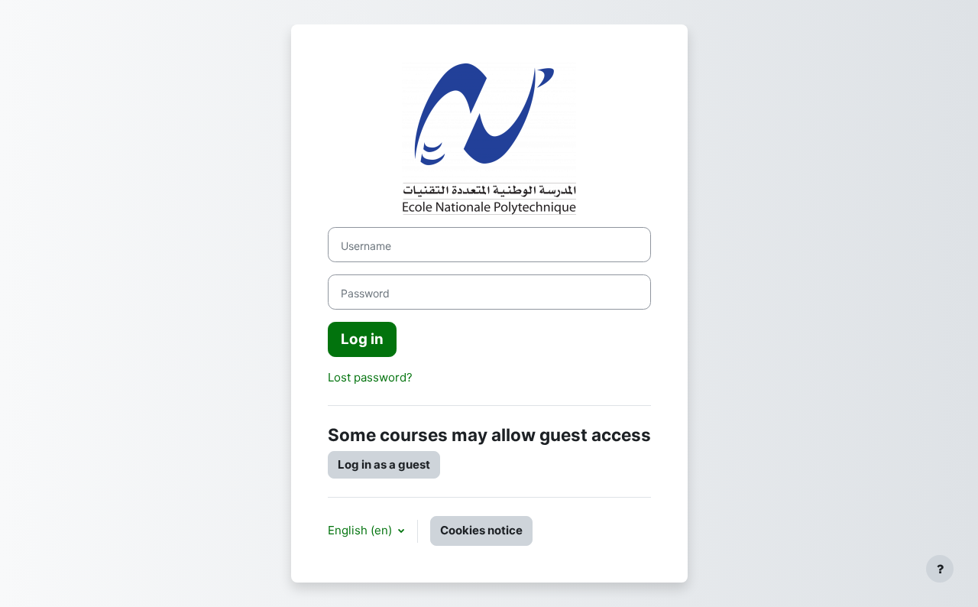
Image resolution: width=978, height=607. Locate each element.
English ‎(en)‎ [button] (361, 530)
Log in (362, 339)
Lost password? (370, 377)
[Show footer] (940, 569)
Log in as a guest (384, 464)
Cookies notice (481, 530)
